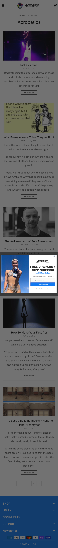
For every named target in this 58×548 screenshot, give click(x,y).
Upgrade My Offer (43, 284)
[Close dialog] (55, 257)
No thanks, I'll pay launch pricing (42, 288)
